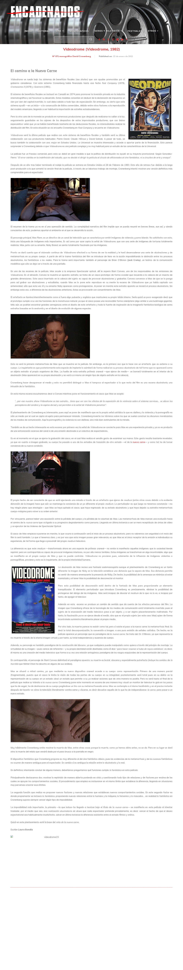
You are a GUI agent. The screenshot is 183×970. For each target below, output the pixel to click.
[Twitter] (108, 39)
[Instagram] (113, 39)
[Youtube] (122, 39)
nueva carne (139, 442)
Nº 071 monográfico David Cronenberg (71, 56)
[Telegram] (117, 39)
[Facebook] (99, 39)
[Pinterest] (126, 39)
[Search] (90, 39)
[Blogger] (104, 39)
